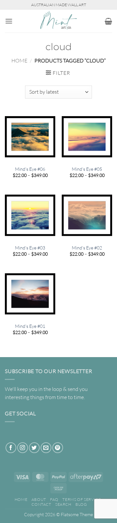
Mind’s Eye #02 (87, 247)
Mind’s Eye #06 (30, 169)
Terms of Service (81, 499)
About (39, 499)
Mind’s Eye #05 (87, 169)
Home (19, 60)
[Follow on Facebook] (11, 447)
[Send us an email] (46, 447)
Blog (81, 504)
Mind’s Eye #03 (30, 247)
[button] (9, 21)
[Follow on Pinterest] (57, 447)
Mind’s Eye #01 (30, 326)
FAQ (54, 499)
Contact (41, 504)
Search (63, 504)
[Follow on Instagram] (22, 447)
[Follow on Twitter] (34, 447)
